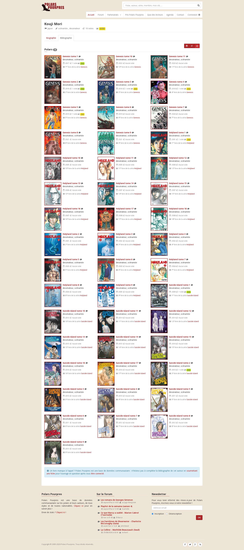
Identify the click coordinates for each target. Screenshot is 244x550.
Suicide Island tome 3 (73, 389)
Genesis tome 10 (124, 56)
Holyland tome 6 (124, 259)
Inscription (159, 513)
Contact (180, 14)
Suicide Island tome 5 (179, 389)
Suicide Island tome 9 (73, 441)
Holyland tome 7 (177, 259)
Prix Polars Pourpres (134, 14)
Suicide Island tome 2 (179, 362)
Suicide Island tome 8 (179, 415)
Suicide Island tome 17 (127, 362)
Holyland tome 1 (177, 132)
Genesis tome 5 (70, 107)
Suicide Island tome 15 (180, 336)
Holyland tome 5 (71, 259)
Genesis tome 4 (176, 81)
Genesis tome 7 (176, 107)
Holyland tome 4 (177, 234)
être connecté (97, 473)
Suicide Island (192, 295)
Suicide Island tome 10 (74, 310)
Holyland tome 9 (124, 285)
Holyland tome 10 (71, 157)
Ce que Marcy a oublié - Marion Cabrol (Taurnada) (120, 513)
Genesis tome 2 (70, 81)
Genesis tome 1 (70, 56)
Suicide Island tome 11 (127, 310)
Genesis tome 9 (123, 132)
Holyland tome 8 (71, 285)
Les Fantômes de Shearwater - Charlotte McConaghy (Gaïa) (121, 522)
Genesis (84, 67)
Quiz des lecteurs (155, 14)
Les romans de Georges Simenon (117, 500)
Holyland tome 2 (71, 234)
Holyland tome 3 (124, 234)
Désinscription (175, 513)
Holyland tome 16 (71, 208)
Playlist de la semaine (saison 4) (116, 506)
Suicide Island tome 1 (179, 285)
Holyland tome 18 (178, 208)
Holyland (190, 143)
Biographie (51, 38)
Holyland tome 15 (178, 183)
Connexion (193, 14)
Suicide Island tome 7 (126, 415)
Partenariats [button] (112, 14)
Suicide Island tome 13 (74, 336)
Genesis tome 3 (123, 81)
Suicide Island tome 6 (73, 415)
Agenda (169, 14)
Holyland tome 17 (124, 208)
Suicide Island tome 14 (127, 336)
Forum (101, 14)
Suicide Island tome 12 (180, 310)
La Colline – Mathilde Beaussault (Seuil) (120, 529)
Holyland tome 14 (124, 183)
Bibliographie (66, 38)
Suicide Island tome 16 (74, 362)
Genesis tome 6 (123, 107)
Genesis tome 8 (70, 132)
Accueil (91, 14)
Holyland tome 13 (71, 183)
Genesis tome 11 (177, 56)
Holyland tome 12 (178, 157)
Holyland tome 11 (124, 157)
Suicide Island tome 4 (126, 389)
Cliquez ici (78, 505)
